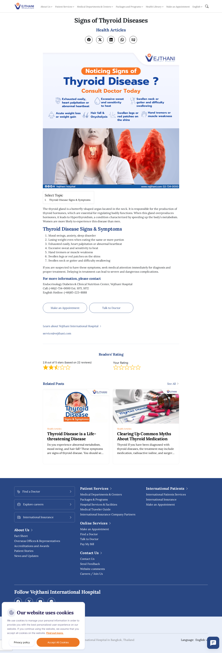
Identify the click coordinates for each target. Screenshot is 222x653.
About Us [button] (45, 6)
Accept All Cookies (58, 642)
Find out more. (54, 632)
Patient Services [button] (63, 6)
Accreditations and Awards (31, 546)
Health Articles (54, 428)
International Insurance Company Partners (107, 514)
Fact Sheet (21, 536)
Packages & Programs (94, 499)
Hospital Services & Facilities (98, 504)
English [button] (196, 6)
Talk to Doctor (111, 308)
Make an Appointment (178, 6)
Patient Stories (23, 551)
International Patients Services (166, 494)
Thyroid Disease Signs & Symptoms (70, 199)
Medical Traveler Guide (95, 509)
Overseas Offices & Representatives (37, 541)
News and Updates (26, 556)
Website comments (92, 569)
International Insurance (161, 499)
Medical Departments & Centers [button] (94, 6)
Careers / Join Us (91, 573)
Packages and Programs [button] (128, 6)
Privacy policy (22, 642)
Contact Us (87, 559)
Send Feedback (90, 564)
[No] (81, 603)
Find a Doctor (89, 534)
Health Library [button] (153, 6)
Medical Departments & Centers (101, 494)
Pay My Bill (87, 544)
